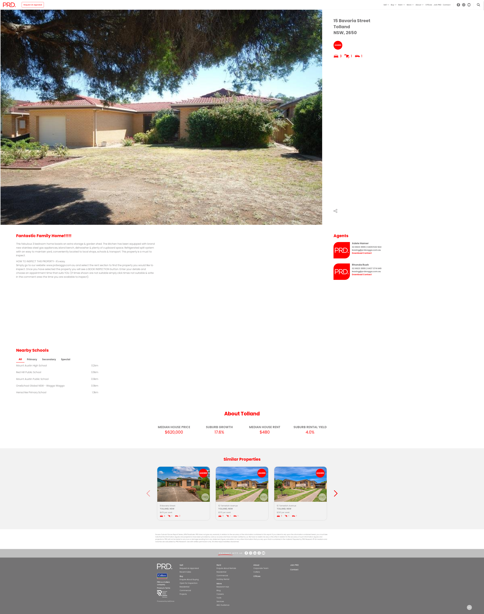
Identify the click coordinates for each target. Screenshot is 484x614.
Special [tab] (65, 359)
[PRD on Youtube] (469, 4)
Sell (181, 565)
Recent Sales (185, 572)
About (256, 565)
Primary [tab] (32, 359)
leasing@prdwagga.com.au (366, 250)
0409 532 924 (374, 247)
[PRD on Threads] (259, 553)
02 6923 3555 (359, 247)
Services (220, 601)
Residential (184, 587)
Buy (181, 576)
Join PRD (437, 5)
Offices (428, 5)
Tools (219, 597)
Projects (183, 594)
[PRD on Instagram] (463, 4)
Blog (219, 590)
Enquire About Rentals (226, 568)
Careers (220, 594)
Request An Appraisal (33, 5)
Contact (446, 5)
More (219, 583)
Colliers (256, 572)
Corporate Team (260, 568)
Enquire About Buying (189, 579)
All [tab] (20, 359)
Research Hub (223, 587)
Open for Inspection (189, 583)
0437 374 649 (374, 268)
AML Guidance (223, 605)
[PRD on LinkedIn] (254, 553)
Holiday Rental (223, 579)
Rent (219, 565)
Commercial (185, 590)
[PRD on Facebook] (458, 4)
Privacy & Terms (163, 588)
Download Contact (362, 253)
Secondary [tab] (49, 359)
